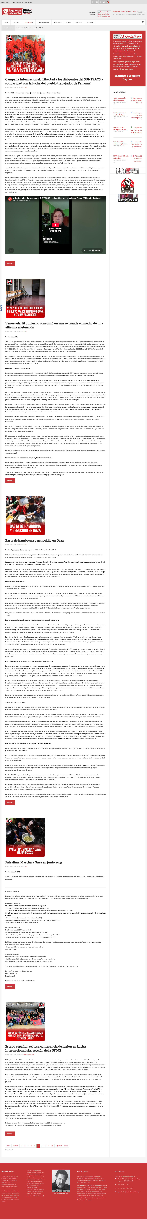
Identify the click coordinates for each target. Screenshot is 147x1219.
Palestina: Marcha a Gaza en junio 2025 (33, 862)
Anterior (15, 1146)
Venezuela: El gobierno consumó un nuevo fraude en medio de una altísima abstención (54, 325)
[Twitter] (1, 308)
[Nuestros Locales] (128, 198)
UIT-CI (108, 2)
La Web (25, 87)
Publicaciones (43, 22)
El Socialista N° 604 (28, 1054)
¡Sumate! (90, 22)
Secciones (28, 22)
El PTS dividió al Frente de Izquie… (120, 157)
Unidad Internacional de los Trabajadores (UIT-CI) (93, 1185)
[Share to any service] (1, 310)
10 (52, 1146)
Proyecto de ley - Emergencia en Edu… (120, 129)
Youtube (104, 2)
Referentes (58, 22)
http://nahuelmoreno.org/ (61, 1193)
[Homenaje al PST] (128, 170)
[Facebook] (1, 306)
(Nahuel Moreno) (39, 1196)
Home (6, 22)
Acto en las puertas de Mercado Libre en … (127, 11)
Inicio (8, 1146)
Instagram (96, 2)
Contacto (79, 22)
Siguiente (59, 1146)
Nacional (34, 27)
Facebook (93, 2)
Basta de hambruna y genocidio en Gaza (34, 540)
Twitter (100, 2)
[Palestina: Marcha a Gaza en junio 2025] (25, 837)
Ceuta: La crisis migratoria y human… (120, 143)
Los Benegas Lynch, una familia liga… (119, 114)
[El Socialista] (127, 36)
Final (66, 1146)
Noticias (16, 22)
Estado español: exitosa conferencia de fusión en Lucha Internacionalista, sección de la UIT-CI (45, 1048)
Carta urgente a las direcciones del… (119, 99)
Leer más (10, 263)
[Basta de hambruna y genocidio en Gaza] (25, 515)
